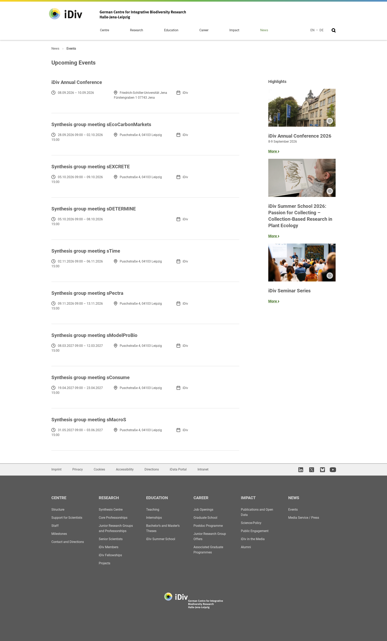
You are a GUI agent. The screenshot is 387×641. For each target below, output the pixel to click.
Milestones (59, 534)
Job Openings (203, 509)
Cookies (99, 469)
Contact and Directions (67, 542)
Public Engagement (254, 531)
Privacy (77, 469)
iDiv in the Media (253, 539)
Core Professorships (113, 518)
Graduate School (205, 518)
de (321, 30)
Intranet (203, 469)
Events (293, 509)
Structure (57, 509)
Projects (104, 563)
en (312, 30)
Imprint (56, 469)
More (273, 151)
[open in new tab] (300, 470)
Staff (55, 526)
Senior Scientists (111, 539)
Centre (104, 30)
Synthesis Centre (111, 509)
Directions (152, 469)
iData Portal (178, 469)
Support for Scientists (66, 518)
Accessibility (125, 469)
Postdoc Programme (208, 526)
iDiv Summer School (160, 539)
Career (203, 30)
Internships (154, 518)
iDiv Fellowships (110, 555)
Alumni (246, 547)
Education (171, 30)
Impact (234, 30)
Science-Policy (251, 523)
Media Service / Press (303, 518)
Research (136, 30)
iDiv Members (108, 547)
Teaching (152, 509)
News (264, 30)
